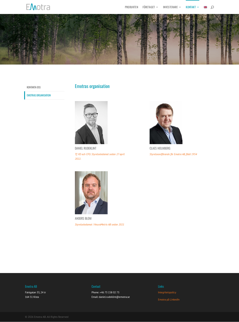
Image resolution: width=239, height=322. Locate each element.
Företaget (149, 7)
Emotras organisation (39, 95)
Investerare (170, 7)
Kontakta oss (34, 87)
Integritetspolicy (167, 292)
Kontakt (191, 7)
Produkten (131, 7)
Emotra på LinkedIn (169, 299)
